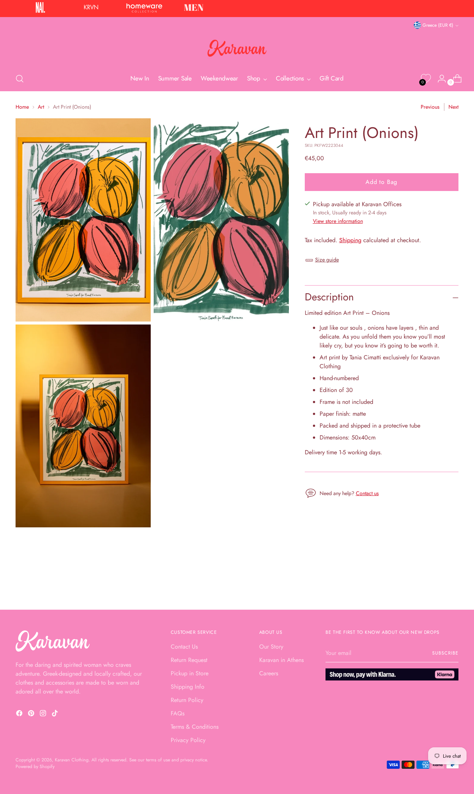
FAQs (177, 713)
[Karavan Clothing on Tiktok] (55, 714)
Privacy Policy (188, 740)
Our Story (271, 646)
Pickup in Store (189, 673)
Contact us (367, 493)
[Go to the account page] (438, 78)
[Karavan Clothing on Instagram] (43, 714)
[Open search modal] (19, 78)
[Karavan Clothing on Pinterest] (31, 714)
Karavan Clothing (72, 760)
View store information (338, 221)
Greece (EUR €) (438, 25)
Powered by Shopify (35, 766)
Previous (430, 107)
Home (22, 107)
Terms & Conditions (194, 726)
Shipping (350, 240)
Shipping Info (187, 686)
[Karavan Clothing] (237, 48)
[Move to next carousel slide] (452, 584)
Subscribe (445, 653)
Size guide (327, 260)
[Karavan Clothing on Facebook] (20, 714)
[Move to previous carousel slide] (435, 584)
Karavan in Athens (281, 660)
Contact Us (184, 646)
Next (453, 107)
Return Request (189, 660)
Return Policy (187, 700)
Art (41, 107)
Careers (268, 673)
